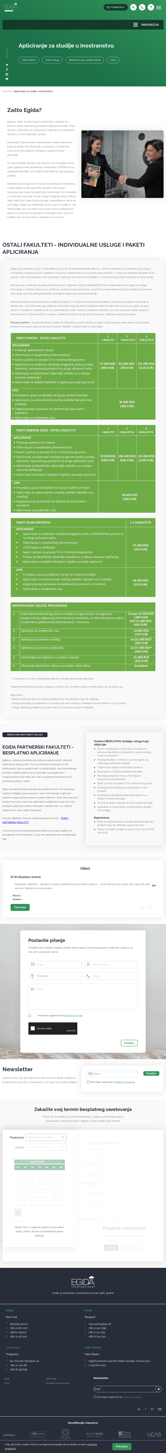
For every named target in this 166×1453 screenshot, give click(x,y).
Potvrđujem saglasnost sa (60, 1015)
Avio (7, 1378)
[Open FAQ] (151, 7)
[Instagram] (7, 75)
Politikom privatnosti (73, 1015)
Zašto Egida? (29, 60)
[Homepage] (10, 11)
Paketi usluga (52, 60)
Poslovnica (17, 1137)
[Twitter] (7, 65)
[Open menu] (159, 8)
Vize (7, 1383)
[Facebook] (7, 70)
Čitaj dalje (20, 907)
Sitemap (51, 1378)
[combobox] (55, 976)
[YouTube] (7, 79)
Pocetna (7, 91)
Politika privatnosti (58, 1383)
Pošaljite (129, 1043)
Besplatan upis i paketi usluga (85, 60)
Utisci (113, 60)
